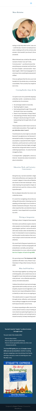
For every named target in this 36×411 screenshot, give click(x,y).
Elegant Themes (18, 406)
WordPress (18, 408)
